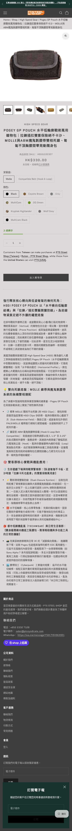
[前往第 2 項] (18, 110)
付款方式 (8, 725)
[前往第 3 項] (29, 110)
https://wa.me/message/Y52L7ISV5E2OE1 (41, 635)
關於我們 (8, 659)
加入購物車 (36, 277)
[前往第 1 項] (8, 110)
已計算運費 (44, 164)
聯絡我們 (8, 670)
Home (6, 19)
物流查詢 (8, 720)
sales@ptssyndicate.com (30, 631)
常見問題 (8, 731)
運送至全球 (9, 687)
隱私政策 (8, 676)
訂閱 (36, 819)
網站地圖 (8, 693)
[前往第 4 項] (40, 110)
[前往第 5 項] (51, 110)
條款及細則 (9, 698)
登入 (5, 747)
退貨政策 (8, 681)
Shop (14, 19)
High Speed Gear (29, 19)
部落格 (6, 665)
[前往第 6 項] (61, 110)
